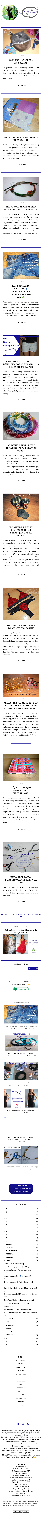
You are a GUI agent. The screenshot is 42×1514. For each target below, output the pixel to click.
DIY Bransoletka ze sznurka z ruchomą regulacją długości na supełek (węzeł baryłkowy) (21, 1056)
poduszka (21, 1388)
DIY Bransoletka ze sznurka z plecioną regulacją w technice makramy (21, 1140)
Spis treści (21, 1464)
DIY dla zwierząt (21, 1473)
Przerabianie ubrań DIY (21, 1482)
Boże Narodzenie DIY (21, 1469)
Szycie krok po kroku (21, 1489)
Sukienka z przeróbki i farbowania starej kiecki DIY (21, 931)
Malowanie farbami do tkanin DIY (21, 1478)
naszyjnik (21, 1381)
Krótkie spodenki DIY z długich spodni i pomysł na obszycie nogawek (21, 364)
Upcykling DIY (21, 1493)
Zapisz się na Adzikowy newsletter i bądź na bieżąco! (21, 1188)
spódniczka (21, 1398)
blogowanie (21, 1360)
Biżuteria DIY (21, 1467)
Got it (26, 1511)
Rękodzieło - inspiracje (21, 1487)
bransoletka (21, 1367)
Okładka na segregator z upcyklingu (21, 139)
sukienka (21, 1402)
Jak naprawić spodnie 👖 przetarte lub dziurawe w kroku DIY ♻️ (21, 292)
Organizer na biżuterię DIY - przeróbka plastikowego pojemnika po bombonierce (21, 706)
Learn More (17, 1511)
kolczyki (21, 1371)
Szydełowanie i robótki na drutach (21, 1491)
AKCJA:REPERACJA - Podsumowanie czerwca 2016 (21, 880)
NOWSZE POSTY (10, 914)
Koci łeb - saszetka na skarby (21, 61)
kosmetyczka (21, 1374)
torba (21, 1405)
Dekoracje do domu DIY (21, 1471)
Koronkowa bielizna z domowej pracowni (21, 627)
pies (21, 1384)
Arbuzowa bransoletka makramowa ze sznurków (21, 208)
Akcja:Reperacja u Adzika (21, 1496)
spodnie (21, 1395)
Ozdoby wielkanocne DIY (21, 1480)
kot (21, 1378)
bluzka (21, 1364)
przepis (21, 1391)
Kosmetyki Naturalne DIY (21, 1476)
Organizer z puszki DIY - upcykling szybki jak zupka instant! (21, 531)
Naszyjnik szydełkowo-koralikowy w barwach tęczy (21, 448)
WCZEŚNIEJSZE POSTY (28, 914)
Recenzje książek (21, 1484)
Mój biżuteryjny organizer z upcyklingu (21, 790)
